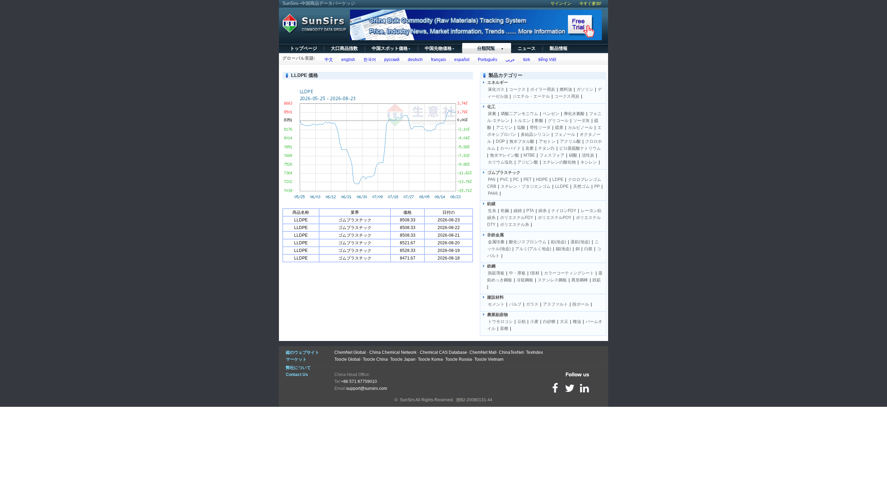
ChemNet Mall (483, 352)
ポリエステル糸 (514, 224)
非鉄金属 (495, 235)
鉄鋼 (491, 266)
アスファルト (555, 304)
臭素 (529, 148)
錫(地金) (563, 248)
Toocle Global (347, 359)
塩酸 (521, 127)
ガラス (532, 304)
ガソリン (585, 89)
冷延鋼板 (525, 280)
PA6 (491, 179)
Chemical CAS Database (443, 352)
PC (516, 179)
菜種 (504, 328)
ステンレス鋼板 (552, 280)
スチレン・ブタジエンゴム (526, 186)
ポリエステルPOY (554, 217)
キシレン (588, 162)
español (460, 59)
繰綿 (517, 210)
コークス (517, 89)
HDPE (542, 179)
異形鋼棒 (579, 280)
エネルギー (497, 82)
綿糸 (542, 210)
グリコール (558, 120)
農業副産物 (497, 314)
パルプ (515, 304)
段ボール (580, 304)
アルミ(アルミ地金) (533, 248)
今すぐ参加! (590, 3)
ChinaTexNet (511, 352)
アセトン (547, 141)
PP (597, 186)
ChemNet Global (350, 352)
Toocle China (375, 359)
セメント (496, 304)
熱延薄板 (496, 273)
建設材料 (495, 297)
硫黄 (559, 127)
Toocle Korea (430, 359)
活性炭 (588, 155)
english (347, 59)
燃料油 (566, 89)
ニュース (527, 48)
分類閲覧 (486, 48)
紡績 (491, 203)
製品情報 (559, 48)
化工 (491, 106)
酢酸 (539, 120)
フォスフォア (551, 155)
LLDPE (562, 186)
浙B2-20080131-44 (474, 399)
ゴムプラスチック (503, 172)
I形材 (534, 273)
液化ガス (496, 89)
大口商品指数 (344, 48)
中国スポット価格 (391, 48)
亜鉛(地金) (580, 241)
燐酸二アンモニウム (519, 113)
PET (528, 179)
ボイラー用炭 (542, 89)
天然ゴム (581, 186)
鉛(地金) (558, 241)
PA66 (493, 193)
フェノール (564, 134)
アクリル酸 (570, 141)
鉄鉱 (596, 280)
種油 (577, 321)
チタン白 (546, 148)
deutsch (414, 59)
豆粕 (521, 321)
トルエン (522, 120)
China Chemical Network (392, 352)
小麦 (534, 321)
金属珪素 (496, 241)
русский (390, 59)
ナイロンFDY (563, 210)
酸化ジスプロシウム (527, 241)
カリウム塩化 (500, 162)
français (437, 59)
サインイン (561, 3)
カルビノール (580, 127)
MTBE (529, 155)
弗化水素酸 (574, 113)
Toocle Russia (458, 359)
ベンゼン (551, 113)
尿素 (492, 113)
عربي (509, 59)
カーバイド (510, 148)
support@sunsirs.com (366, 388)
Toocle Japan (402, 359)
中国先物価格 (440, 48)
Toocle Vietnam (488, 359)
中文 (328, 59)
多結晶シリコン (535, 134)
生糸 (492, 210)
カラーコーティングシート (569, 273)
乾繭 (505, 210)
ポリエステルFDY (516, 217)
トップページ (303, 48)
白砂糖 (549, 321)
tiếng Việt (546, 59)
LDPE (557, 179)
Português (486, 59)
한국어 (368, 59)
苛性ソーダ (540, 127)
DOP (500, 141)
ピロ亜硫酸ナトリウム (580, 148)
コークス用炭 (566, 96)
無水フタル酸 (521, 141)
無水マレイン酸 (504, 155)
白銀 (588, 248)
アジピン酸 (527, 162)
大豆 (564, 321)
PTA (530, 210)
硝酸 (573, 155)
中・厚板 (517, 273)
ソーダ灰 (581, 120)
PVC (504, 179)
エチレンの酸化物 (559, 162)
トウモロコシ (500, 321)
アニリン (504, 127)
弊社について (298, 367)
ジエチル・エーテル (531, 96)
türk (525, 59)
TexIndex (534, 352)
